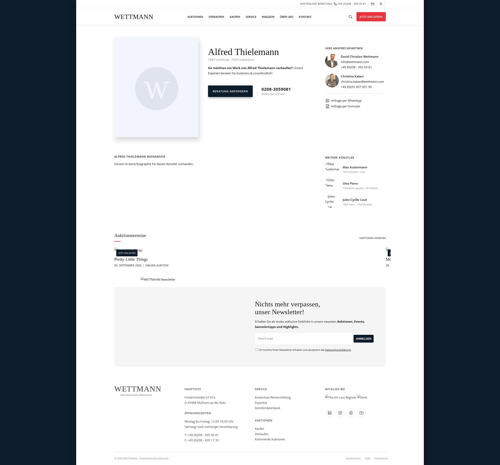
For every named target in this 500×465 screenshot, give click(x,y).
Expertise (261, 403)
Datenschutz (353, 458)
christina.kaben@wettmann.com (362, 81)
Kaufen (235, 17)
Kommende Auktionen (270, 439)
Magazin (268, 17)
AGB (367, 458)
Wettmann (133, 16)
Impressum (381, 458)
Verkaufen (216, 17)
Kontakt (305, 17)
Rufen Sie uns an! (276, 91)
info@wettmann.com (355, 62)
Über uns (286, 17)
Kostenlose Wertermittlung (273, 397)
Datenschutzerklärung (338, 350)
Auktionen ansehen (372, 238)
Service (251, 17)
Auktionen (195, 17)
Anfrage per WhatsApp (346, 100)
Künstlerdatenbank (267, 408)
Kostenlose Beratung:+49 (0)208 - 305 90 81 (333, 3)
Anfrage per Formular (345, 106)
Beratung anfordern (230, 91)
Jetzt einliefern (371, 17)
